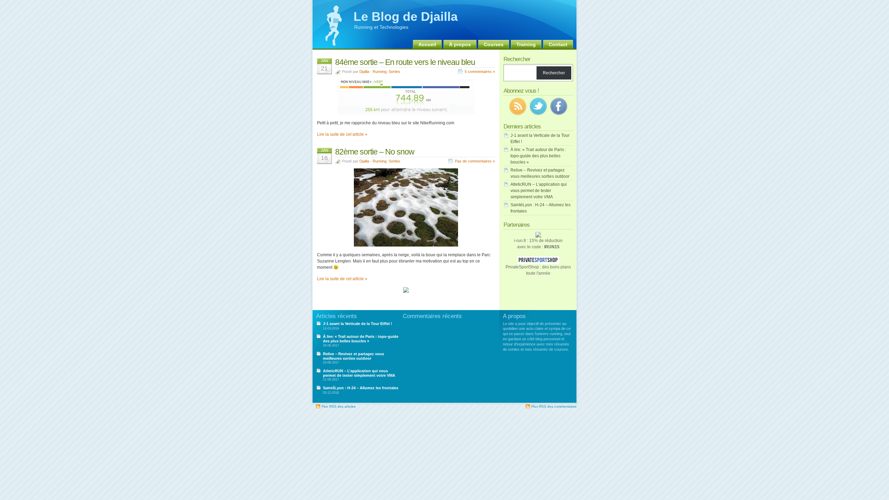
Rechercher (554, 72)
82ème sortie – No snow (374, 151)
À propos (460, 44)
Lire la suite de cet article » (342, 134)
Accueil (427, 44)
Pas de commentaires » (475, 161)
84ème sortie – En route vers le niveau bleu (405, 62)
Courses (494, 44)
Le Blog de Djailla (406, 16)
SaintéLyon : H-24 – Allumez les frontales (360, 388)
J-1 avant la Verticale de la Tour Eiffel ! (357, 324)
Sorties (394, 71)
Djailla (364, 71)
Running (380, 71)
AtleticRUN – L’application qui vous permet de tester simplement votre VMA (538, 190)
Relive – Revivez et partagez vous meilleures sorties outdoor (353, 356)
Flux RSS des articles (339, 406)
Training (526, 44)
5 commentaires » (480, 71)
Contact (558, 44)
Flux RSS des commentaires (553, 406)
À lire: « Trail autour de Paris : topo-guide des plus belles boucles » (538, 156)
